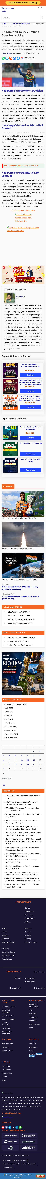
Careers (35, 1055)
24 (4, 769)
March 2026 (9, 723)
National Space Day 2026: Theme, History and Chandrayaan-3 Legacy (23, 822)
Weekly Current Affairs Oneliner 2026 (21, 637)
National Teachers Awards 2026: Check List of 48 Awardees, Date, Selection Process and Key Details (23, 841)
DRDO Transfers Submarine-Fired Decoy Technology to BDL (21, 861)
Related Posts (8, 486)
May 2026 (9, 715)
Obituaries (5, 948)
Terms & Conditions (29, 1164)
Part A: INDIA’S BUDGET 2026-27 (20, 616)
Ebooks (4, 1076)
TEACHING (33, 1017)
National (27, 908)
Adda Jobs (17, 978)
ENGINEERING (34, 1024)
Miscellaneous (7, 959)
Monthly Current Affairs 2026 (18, 641)
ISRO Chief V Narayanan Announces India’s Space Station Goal (22, 809)
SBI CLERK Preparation (6, 1011)
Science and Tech (8, 955)
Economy (28, 939)
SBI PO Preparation (9, 1007)
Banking (27, 922)
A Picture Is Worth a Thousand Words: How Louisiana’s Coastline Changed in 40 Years (21, 873)
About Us (32, 1044)
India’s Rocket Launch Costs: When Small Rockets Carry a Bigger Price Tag (21, 803)
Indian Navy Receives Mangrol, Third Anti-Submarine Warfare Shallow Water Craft (21, 828)
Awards (4, 932)
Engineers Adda (15, 988)
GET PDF (40, 1176)
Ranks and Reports (8, 952)
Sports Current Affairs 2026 (20, 23)
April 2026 (9, 719)
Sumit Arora (8, 53)
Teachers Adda (39, 972)
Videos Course (7, 1073)
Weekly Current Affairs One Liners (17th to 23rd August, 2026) (23, 815)
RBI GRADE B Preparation (7, 1033)
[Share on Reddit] (10, 58)
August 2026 (15, 704)
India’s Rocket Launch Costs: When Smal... (18, 549)
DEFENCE (33, 1020)
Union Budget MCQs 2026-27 (18, 612)
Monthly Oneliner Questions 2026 (19, 645)
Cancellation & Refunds (11, 1164)
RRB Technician (7, 1044)
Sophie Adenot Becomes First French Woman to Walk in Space (22, 867)
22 (34, 764)
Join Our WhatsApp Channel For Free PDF (21, 166)
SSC (30, 1010)
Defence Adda (30, 981)
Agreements (6, 939)
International (29, 911)
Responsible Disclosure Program (14, 1160)
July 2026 (9, 708)
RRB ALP (5, 1047)
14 (28, 760)
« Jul (3, 785)
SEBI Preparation (8, 1016)
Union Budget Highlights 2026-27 (19, 623)
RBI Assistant (6, 1028)
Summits (28, 935)
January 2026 (10, 730)
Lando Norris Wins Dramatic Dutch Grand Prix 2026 (22, 797)
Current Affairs (30, 978)
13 (22, 760)
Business (28, 928)
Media (31, 1051)
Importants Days (30, 942)
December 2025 (11, 734)
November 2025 (11, 738)
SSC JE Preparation (9, 1019)
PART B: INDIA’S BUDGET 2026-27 (21, 619)
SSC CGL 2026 (7, 1051)
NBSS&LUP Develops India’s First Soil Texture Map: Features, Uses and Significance (23, 834)
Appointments (29, 918)
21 (28, 764)
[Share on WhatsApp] (3, 58)
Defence (28, 932)
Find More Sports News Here (23, 210)
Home (4, 23)
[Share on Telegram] (7, 58)
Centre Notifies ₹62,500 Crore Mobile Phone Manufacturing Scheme (22, 849)
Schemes (5, 935)
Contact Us (33, 1047)
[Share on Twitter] (18, 58)
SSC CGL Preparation (6, 1024)
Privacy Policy (8, 1167)
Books (4, 1080)
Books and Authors (8, 942)
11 (9, 760)
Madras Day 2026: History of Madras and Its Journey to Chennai (22, 886)
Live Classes (6, 1069)
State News (29, 915)
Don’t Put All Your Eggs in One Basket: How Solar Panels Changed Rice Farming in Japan (22, 879)
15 (34, 760)
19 (16, 764)
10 (3, 760)
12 (16, 760)
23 (40, 764)
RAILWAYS (33, 1014)
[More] (40, 7)
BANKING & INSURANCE (33, 1006)
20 (22, 764)
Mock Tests (6, 1066)
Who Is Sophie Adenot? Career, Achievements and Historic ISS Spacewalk (22, 855)
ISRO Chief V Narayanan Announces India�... (19, 579)
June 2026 (9, 712)
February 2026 (11, 727)
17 (3, 764)
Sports (4, 928)
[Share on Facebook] (14, 58)
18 (9, 764)
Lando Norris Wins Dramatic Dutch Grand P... (19, 518)
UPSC (31, 1028)
